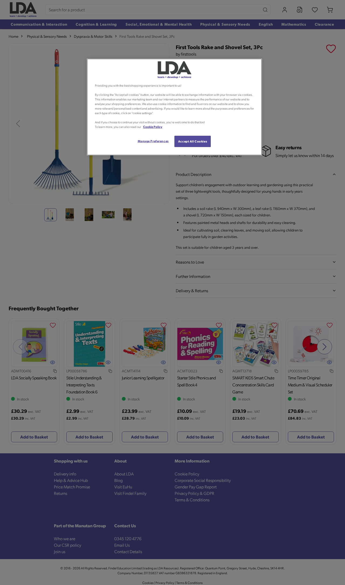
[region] (174, 107)
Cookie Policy (152, 127)
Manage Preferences (153, 141)
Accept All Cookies (192, 141)
